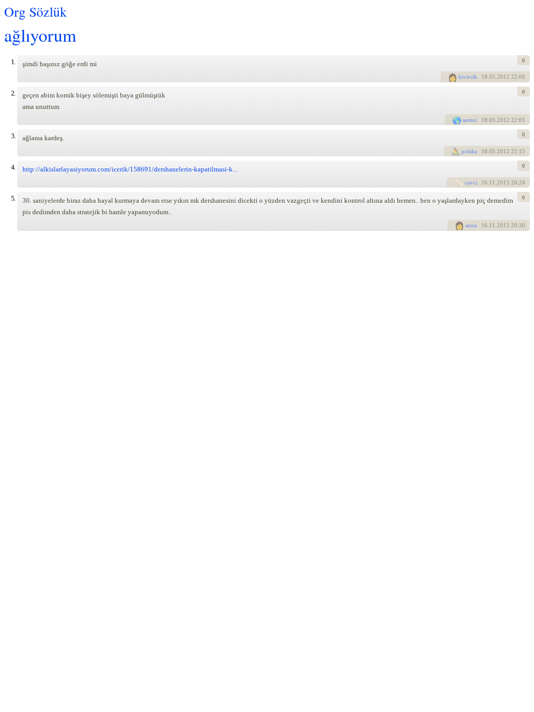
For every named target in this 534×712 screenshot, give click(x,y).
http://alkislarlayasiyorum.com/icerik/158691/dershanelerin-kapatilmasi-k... (129, 169)
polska (469, 151)
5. (13, 198)
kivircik (467, 76)
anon (471, 225)
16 (484, 182)
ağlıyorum (40, 34)
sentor (470, 120)
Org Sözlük (35, 11)
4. (13, 167)
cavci (471, 182)
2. (13, 93)
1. (13, 62)
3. (13, 136)
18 (484, 76)
